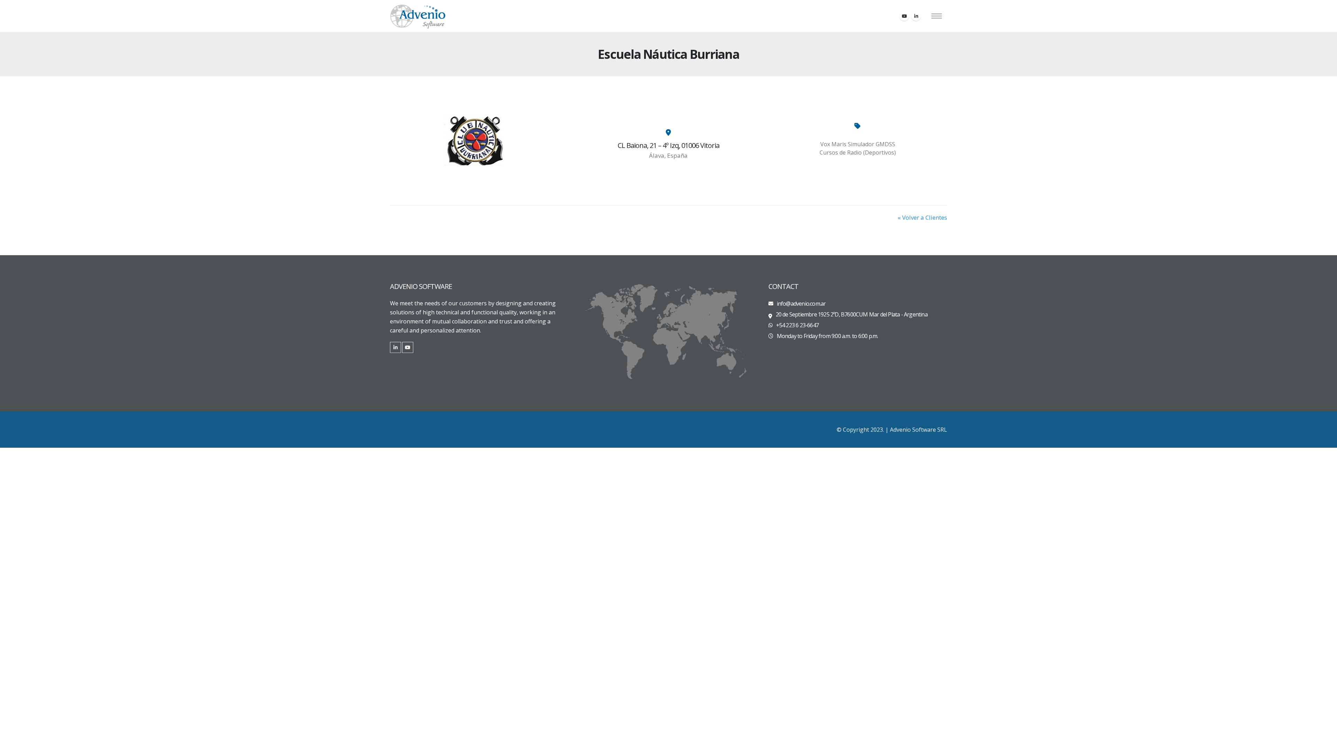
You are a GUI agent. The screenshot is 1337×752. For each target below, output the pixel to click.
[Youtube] (904, 16)
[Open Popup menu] (936, 16)
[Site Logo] (418, 16)
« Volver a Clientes (922, 217)
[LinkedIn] (916, 16)
